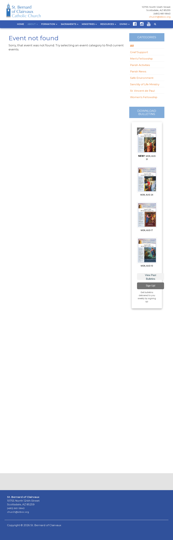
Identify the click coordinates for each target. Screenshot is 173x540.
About (32, 24)
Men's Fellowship (141, 58)
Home (20, 24)
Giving (123, 24)
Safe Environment (141, 77)
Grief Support (139, 52)
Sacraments (69, 24)
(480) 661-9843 (162, 13)
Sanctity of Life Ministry (144, 84)
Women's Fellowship (143, 97)
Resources (107, 24)
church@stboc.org (159, 16)
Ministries (88, 24)
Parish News (138, 71)
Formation (48, 24)
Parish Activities (140, 65)
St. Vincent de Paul (142, 90)
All (132, 45)
